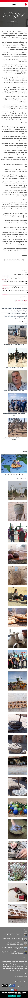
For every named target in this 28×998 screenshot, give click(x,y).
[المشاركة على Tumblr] (8, 260)
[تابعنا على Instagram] (10, 985)
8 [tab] (13, 474)
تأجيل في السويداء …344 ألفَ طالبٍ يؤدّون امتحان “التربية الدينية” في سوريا (15, 317)
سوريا (10, 12)
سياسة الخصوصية (12, 996)
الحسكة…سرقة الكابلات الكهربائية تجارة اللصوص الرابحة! (14, 439)
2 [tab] (22, 474)
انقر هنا (25, 973)
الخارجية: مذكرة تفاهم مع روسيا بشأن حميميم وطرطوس (14, 414)
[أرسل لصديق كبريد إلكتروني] (15, 260)
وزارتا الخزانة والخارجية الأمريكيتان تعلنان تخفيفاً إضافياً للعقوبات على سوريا (13, 943)
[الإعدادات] (26, 995)
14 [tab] (3, 474)
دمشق (12, 12)
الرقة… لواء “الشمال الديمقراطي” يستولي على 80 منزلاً (14, 308)
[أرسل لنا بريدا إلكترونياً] (3, 985)
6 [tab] (16, 474)
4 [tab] (19, 474)
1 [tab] (24, 474)
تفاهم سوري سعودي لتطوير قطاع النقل (14, 934)
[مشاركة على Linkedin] (10, 260)
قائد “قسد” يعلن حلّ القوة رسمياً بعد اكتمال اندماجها (13, 939)
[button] (26, 4)
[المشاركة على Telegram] (5, 260)
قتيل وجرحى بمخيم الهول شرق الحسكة (14, 367)
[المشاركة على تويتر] (18, 260)
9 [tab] (11, 474)
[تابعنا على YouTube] (15, 990)
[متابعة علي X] (6, 985)
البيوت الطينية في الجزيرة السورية (19, 311)
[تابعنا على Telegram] (12, 990)
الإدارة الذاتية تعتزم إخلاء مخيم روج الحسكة (14, 345)
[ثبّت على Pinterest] (13, 260)
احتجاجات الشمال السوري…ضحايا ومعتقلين (17, 314)
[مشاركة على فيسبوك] (20, 260)
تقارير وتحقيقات (16, 12)
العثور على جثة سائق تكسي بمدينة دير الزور (14, 390)
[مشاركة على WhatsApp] (22, 260)
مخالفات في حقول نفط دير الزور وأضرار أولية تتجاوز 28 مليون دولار (12, 948)
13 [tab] (5, 474)
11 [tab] (8, 474)
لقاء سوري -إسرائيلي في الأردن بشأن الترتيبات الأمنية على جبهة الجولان (12, 952)
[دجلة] (14, 4)
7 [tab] (14, 474)
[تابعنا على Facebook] (13, 985)
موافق (19, 996)
